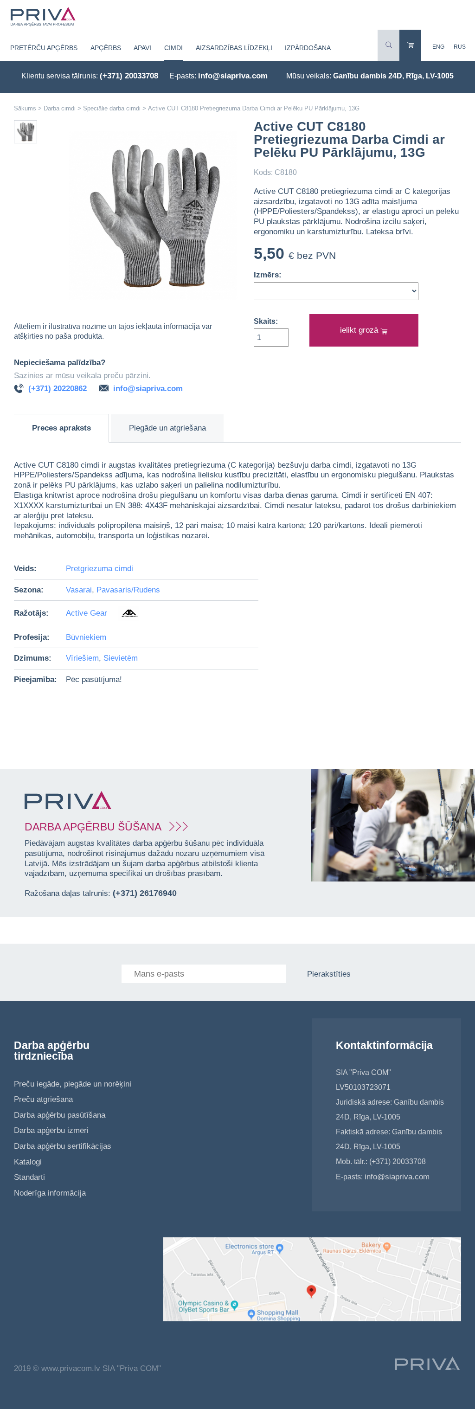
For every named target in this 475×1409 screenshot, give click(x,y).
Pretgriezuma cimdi (99, 568)
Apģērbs (105, 47)
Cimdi (173, 47)
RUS (460, 47)
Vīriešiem (82, 658)
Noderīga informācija (50, 1193)
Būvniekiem (86, 637)
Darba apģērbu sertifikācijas (62, 1146)
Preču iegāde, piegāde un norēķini (72, 1084)
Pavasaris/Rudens (128, 589)
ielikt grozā (360, 330)
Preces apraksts (61, 428)
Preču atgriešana (43, 1099)
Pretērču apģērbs (43, 47)
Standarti (29, 1177)
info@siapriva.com (233, 75)
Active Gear (87, 613)
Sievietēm (120, 658)
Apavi (142, 47)
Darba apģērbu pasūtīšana (59, 1115)
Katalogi (28, 1162)
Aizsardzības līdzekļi (234, 47)
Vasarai (79, 589)
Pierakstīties (329, 974)
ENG (438, 47)
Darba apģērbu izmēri (51, 1130)
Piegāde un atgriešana (167, 428)
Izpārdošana (308, 47)
